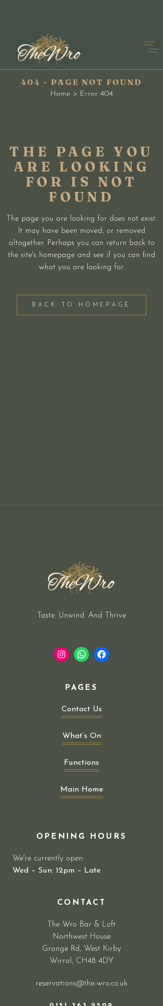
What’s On (81, 736)
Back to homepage (81, 305)
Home (60, 94)
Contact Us (81, 709)
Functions (81, 763)
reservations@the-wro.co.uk (81, 984)
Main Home (81, 790)
